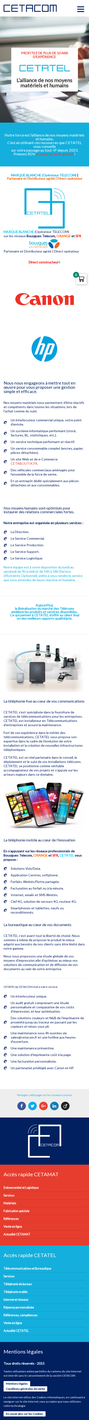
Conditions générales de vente (25, 1389)
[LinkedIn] (55, 1106)
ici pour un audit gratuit (55, 154)
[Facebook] (22, 1106)
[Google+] (44, 1106)
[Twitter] (33, 1106)
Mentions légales (17, 1383)
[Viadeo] (66, 1106)
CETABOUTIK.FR (24, 463)
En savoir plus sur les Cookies (24, 1414)
